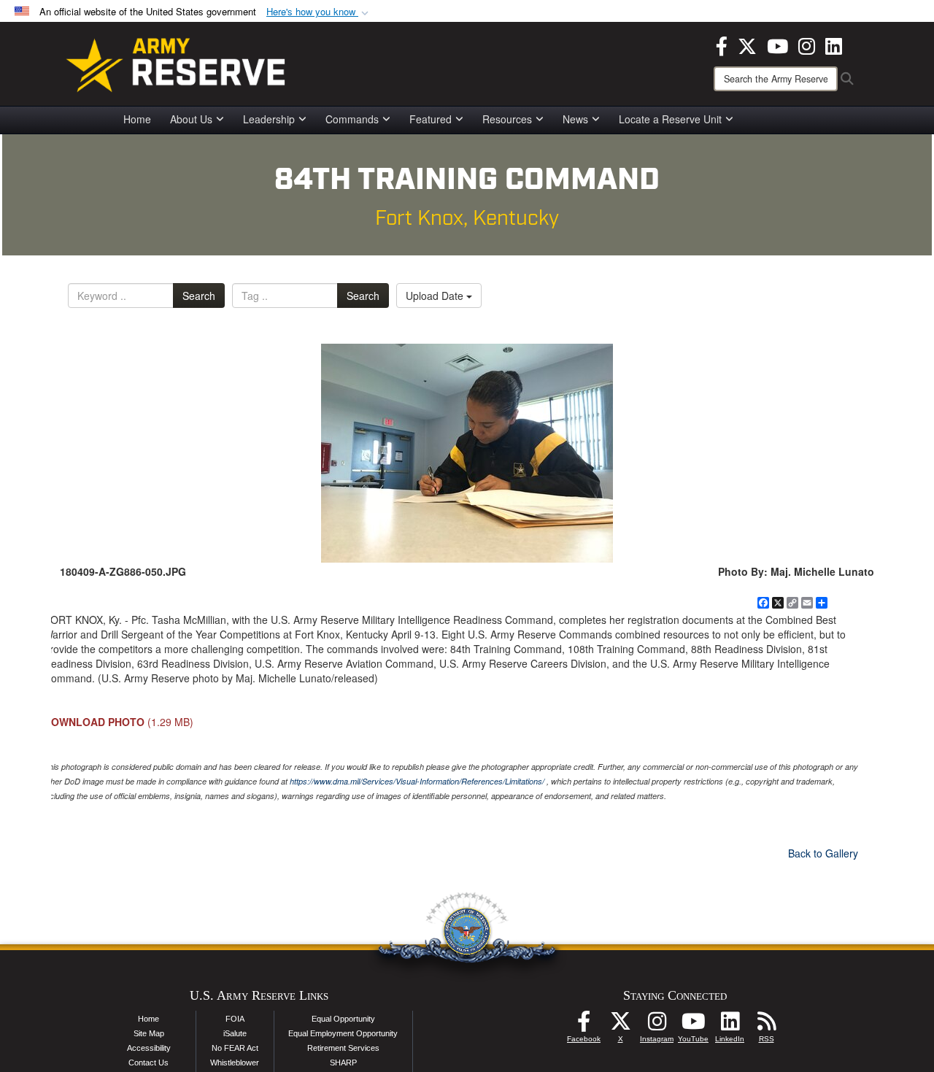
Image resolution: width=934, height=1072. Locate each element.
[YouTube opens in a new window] (777, 44)
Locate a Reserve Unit (670, 119)
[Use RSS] (766, 1025)
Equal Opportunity (343, 1018)
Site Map (149, 1033)
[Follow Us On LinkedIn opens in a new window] (729, 1025)
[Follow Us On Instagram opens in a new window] (656, 1025)
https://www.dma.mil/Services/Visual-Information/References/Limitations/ (417, 781)
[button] (318, 12)
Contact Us (148, 1062)
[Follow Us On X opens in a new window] (620, 1025)
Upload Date (436, 295)
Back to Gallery (823, 853)
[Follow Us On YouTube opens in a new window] (693, 1025)
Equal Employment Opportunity (343, 1033)
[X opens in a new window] (747, 44)
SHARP (343, 1062)
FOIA (234, 1018)
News (575, 119)
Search (198, 295)
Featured (430, 119)
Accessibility (149, 1048)
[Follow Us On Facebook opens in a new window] (584, 1025)
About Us (191, 119)
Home (137, 119)
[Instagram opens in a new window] (806, 44)
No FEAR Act (235, 1048)
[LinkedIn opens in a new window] (833, 44)
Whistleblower (234, 1062)
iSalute (235, 1033)
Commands (352, 119)
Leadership (269, 119)
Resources (507, 119)
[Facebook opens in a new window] (721, 44)
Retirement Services (343, 1048)
